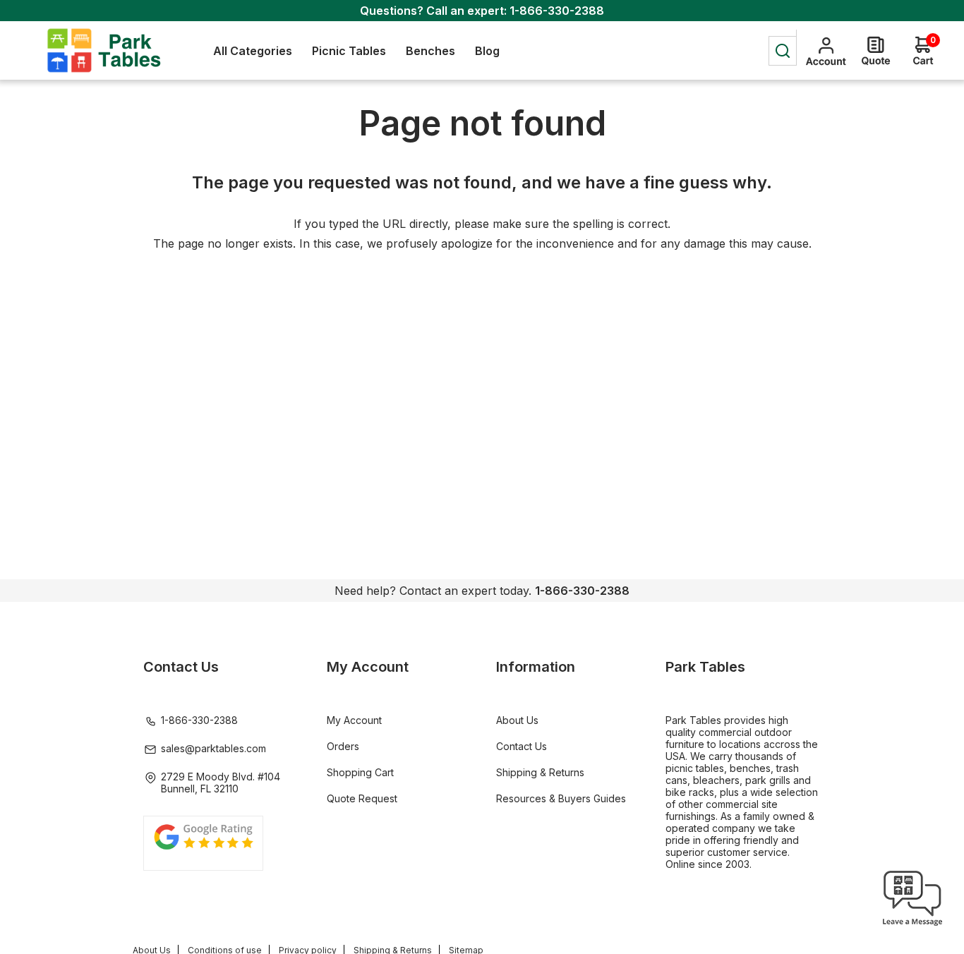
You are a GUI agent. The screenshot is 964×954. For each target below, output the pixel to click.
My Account (354, 720)
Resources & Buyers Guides (561, 798)
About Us (517, 720)
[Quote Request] (876, 51)
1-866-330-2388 (557, 11)
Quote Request (362, 798)
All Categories (252, 51)
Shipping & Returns (540, 772)
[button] (912, 926)
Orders (343, 746)
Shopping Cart (360, 772)
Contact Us (521, 746)
